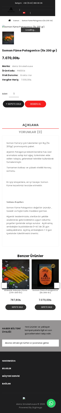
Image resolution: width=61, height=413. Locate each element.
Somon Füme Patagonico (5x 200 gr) (37, 20)
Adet (5, 93)
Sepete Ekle (14, 104)
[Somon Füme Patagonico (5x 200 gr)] (8, 38)
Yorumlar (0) (30, 132)
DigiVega (37, 407)
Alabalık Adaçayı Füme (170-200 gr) (15, 291)
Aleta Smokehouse (22, 66)
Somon (16, 20)
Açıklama (30, 125)
